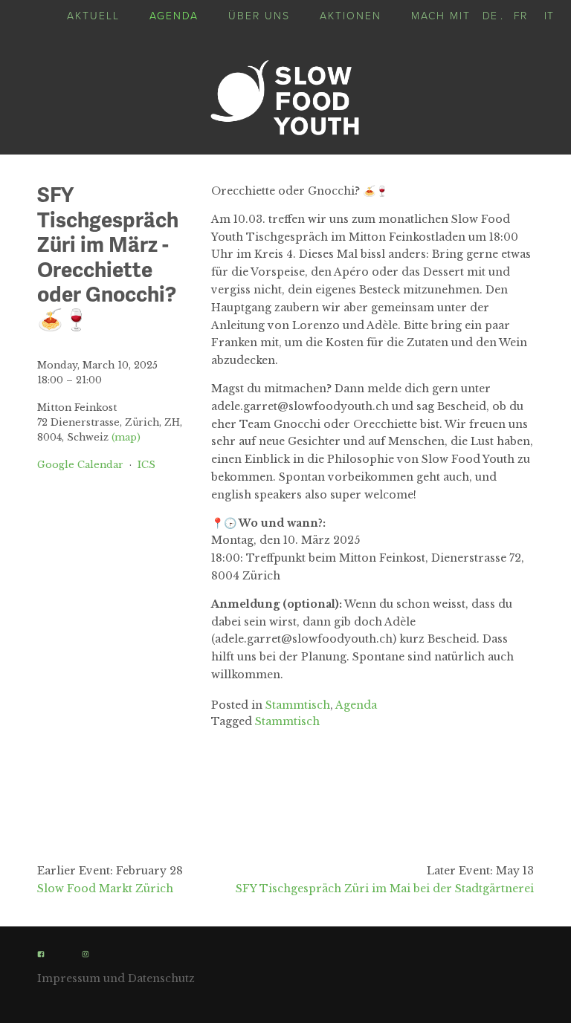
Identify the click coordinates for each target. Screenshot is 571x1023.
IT (549, 15)
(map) (126, 437)
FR (520, 15)
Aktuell (93, 15)
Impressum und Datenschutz (116, 978)
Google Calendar (80, 464)
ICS (146, 464)
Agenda (174, 15)
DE (490, 15)
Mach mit (441, 15)
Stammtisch (297, 705)
